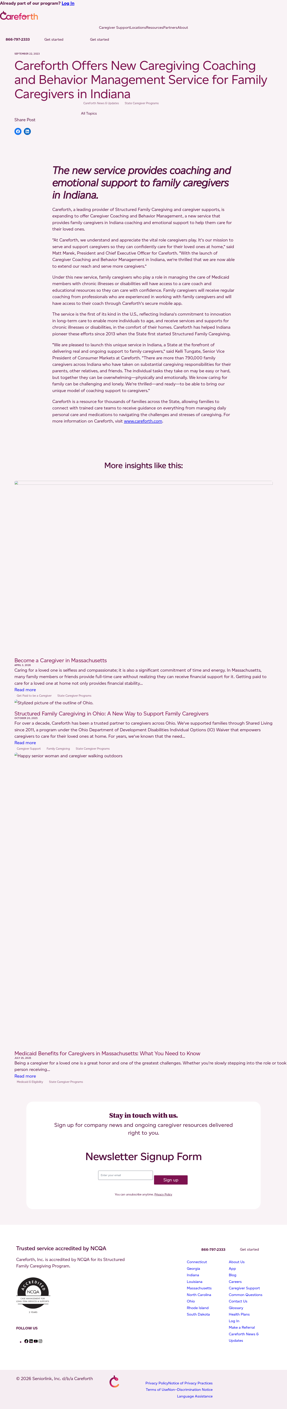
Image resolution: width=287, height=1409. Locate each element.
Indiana (193, 1275)
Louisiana (194, 1281)
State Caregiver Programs (142, 103)
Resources (154, 27)
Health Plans (239, 1314)
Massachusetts (199, 1288)
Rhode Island (198, 1308)
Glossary (236, 1308)
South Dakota (198, 1314)
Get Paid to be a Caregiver (34, 695)
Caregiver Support (114, 27)
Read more (25, 690)
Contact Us (238, 1301)
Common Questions (245, 1294)
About (182, 27)
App (232, 1268)
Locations (138, 27)
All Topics (89, 113)
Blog (232, 1275)
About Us (237, 1262)
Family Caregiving (58, 748)
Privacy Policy (163, 1194)
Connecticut (197, 1262)
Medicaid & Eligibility (30, 1082)
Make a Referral (242, 1327)
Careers (235, 1281)
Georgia (193, 1268)
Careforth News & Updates (101, 103)
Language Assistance (195, 1396)
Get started (53, 39)
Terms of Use (157, 1389)
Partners (170, 27)
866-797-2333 (18, 39)
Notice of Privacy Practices (190, 1383)
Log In (68, 3)
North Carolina (199, 1294)
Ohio (191, 1301)
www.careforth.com (143, 421)
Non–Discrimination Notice (190, 1389)
